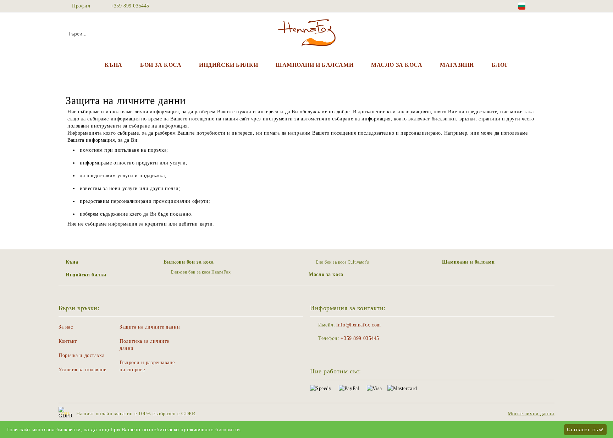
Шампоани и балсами (314, 65)
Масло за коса (396, 65)
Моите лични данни (531, 413)
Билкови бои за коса (189, 262)
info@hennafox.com (358, 325)
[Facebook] (543, 6)
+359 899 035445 (130, 6)
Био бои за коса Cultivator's (342, 262)
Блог (500, 65)
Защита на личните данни (150, 327)
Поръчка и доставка (81, 355)
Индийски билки (228, 65)
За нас (66, 327)
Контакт (68, 341)
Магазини (457, 65)
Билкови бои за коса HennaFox (201, 272)
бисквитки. (228, 429)
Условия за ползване (82, 369)
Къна (113, 65)
